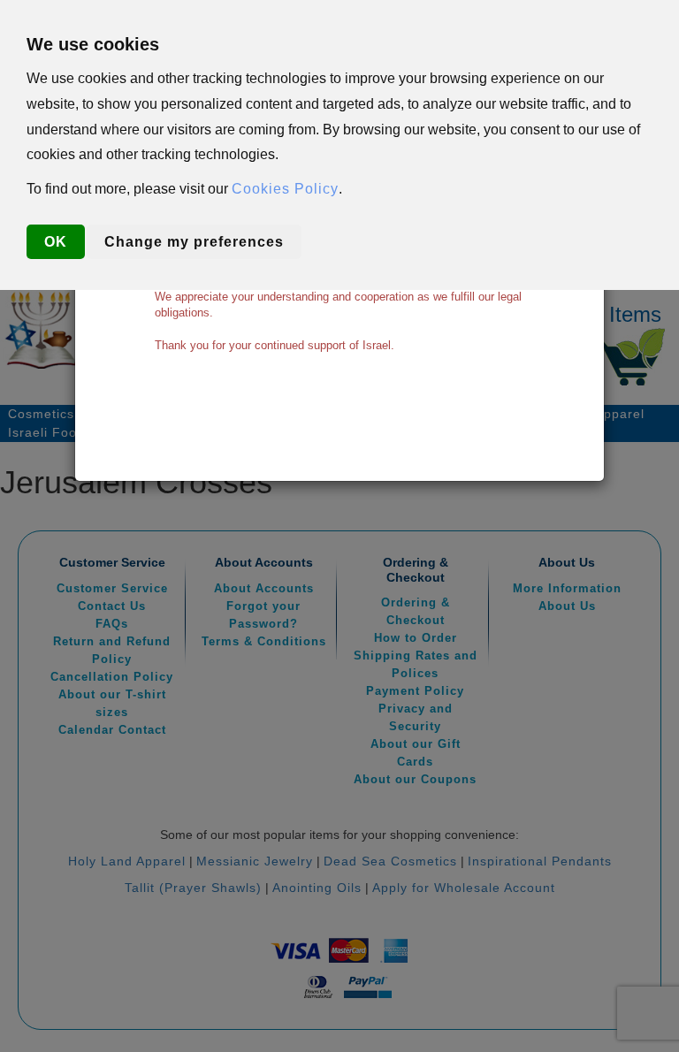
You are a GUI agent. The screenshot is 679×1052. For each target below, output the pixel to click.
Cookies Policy (285, 188)
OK (55, 241)
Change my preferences (194, 241)
